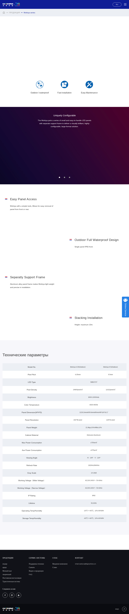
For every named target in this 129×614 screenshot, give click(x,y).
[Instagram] (11, 595)
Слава (54, 567)
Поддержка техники (36, 564)
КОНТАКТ (79, 558)
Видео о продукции (36, 571)
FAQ (30, 574)
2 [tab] (64, 177)
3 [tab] (69, 177)
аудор (5, 567)
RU (117, 4)
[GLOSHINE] (11, 4)
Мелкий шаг (7, 571)
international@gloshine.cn (85, 564)
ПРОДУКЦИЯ (14, 13)
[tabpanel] (64, 145)
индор (5, 564)
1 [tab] (59, 177)
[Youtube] (18, 595)
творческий (7, 574)
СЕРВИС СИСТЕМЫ (37, 558)
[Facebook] (5, 595)
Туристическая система (11, 581)
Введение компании (60, 564)
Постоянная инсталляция (12, 578)
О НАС (55, 558)
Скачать (32, 567)
